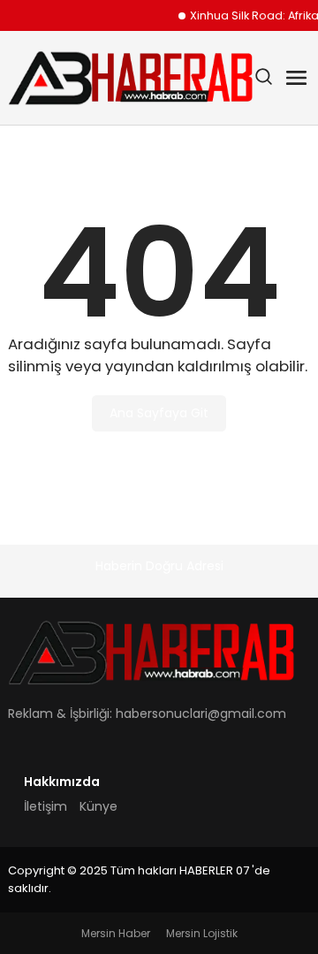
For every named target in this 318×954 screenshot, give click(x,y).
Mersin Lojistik (202, 933)
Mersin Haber (115, 933)
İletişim (45, 806)
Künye (98, 806)
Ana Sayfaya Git (159, 413)
